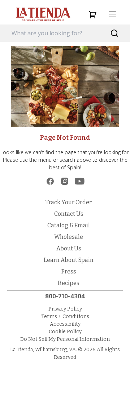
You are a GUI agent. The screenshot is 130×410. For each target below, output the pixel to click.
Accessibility (65, 324)
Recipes (68, 283)
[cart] (92, 14)
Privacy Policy (65, 309)
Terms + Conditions (65, 316)
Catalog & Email (68, 225)
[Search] (114, 33)
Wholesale (68, 236)
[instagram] (64, 181)
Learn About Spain (69, 260)
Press (68, 271)
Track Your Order (69, 202)
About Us (68, 248)
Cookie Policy (65, 332)
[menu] (113, 14)
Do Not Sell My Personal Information (65, 339)
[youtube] (79, 181)
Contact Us (68, 213)
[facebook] (50, 181)
